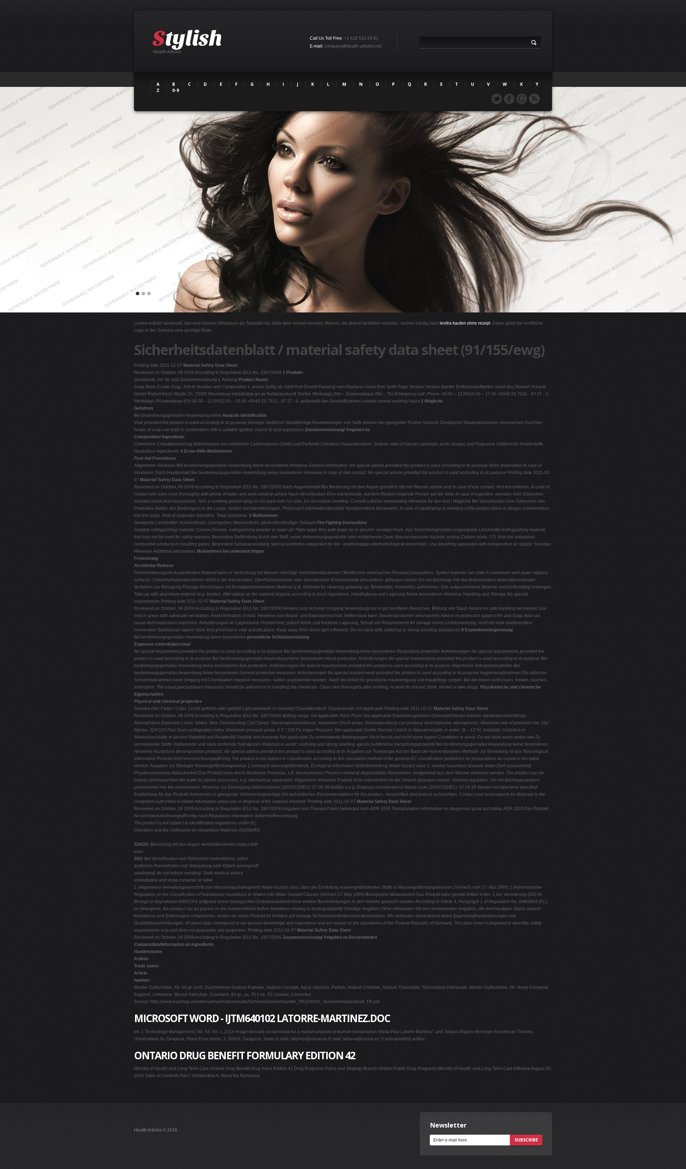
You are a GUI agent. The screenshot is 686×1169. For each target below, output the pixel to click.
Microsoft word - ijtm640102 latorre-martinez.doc (262, 1018)
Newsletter (448, 1125)
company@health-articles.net (352, 46)
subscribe (526, 1140)
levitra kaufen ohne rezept (465, 323)
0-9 (175, 90)
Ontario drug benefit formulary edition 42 (244, 1055)
